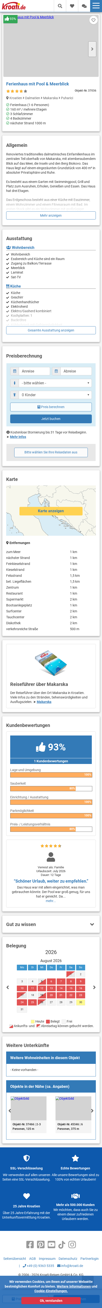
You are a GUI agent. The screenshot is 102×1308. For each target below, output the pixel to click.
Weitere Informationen (74, 1286)
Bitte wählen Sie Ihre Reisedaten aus (50, 452)
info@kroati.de (71, 1266)
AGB (32, 1259)
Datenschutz (68, 1259)
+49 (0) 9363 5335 (40, 1266)
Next (92, 49)
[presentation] (10, 1110)
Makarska (44, 702)
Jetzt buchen (50, 419)
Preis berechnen (53, 407)
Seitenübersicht (14, 1259)
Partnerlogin (89, 1259)
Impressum (47, 1259)
